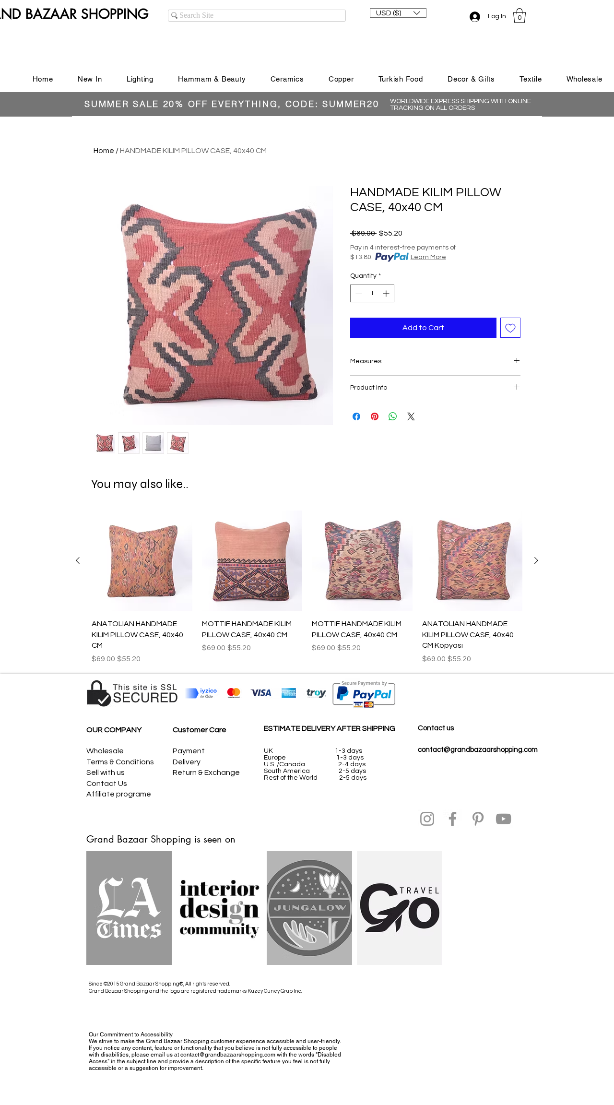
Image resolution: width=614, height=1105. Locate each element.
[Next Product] (536, 560)
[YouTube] (503, 818)
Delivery (187, 762)
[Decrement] (358, 293)
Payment (189, 751)
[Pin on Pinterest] (374, 416)
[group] (307, 587)
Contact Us (106, 783)
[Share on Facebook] (356, 416)
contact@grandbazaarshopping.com (478, 749)
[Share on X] (411, 416)
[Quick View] (142, 561)
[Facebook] (452, 818)
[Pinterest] (478, 818)
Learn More (428, 257)
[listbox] (398, 13)
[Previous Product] (77, 560)
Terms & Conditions (120, 762)
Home (104, 150)
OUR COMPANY (114, 730)
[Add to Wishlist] (510, 328)
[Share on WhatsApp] (393, 416)
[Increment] (387, 293)
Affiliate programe (118, 794)
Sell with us (105, 772)
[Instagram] (427, 818)
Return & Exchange (206, 772)
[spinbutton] (372, 293)
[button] (398, 13)
